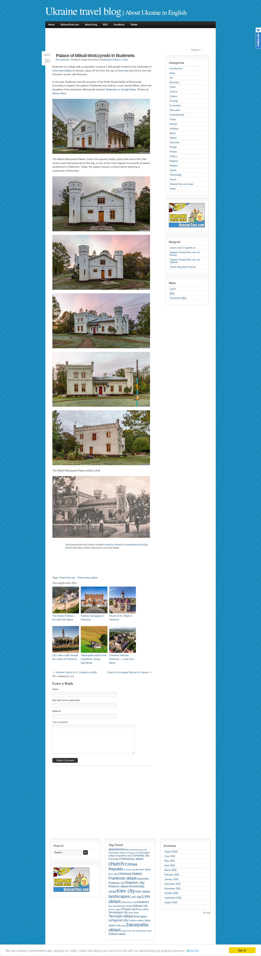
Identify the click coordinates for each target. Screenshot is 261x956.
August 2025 (170, 902)
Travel (173, 179)
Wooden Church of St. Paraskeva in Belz (76, 672)
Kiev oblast (142, 891)
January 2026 (171, 879)
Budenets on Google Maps (121, 89)
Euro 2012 (113, 874)
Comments (178, 298)
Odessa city (140, 905)
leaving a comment (113, 545)
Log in (173, 288)
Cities (173, 87)
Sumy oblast (133, 913)
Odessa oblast (114, 909)
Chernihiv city (123, 855)
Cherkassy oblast (116, 852)
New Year (112, 906)
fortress (125, 874)
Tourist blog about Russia (183, 267)
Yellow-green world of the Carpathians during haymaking (93, 659)
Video (173, 188)
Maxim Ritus (59, 93)
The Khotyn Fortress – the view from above (63, 618)
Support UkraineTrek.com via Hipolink (185, 261)
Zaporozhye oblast (144, 931)
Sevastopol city (118, 912)
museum (143, 902)
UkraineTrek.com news (181, 184)
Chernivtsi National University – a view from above (121, 659)
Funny (173, 119)
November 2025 (172, 888)
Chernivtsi (123, 70)
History (173, 124)
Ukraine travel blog (83, 11)
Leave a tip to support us (182, 247)
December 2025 (172, 884)
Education (175, 110)
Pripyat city (128, 909)
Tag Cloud (115, 845)
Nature (173, 138)
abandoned (116, 849)
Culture (173, 96)
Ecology (174, 101)
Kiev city (126, 891)
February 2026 (171, 874)
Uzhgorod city (118, 920)
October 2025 (171, 893)
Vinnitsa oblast (136, 920)
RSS (105, 24)
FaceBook (119, 24)
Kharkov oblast (118, 886)
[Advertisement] (117, 40)
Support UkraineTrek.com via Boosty (185, 253)
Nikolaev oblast (124, 906)
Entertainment (177, 114)
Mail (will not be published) (66, 700)
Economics (175, 105)
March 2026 (170, 870)
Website (56, 711)
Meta (172, 283)
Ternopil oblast (120, 916)
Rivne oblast (142, 909)
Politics (173, 156)
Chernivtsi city (67, 577)
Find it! (58, 846)
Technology (175, 174)
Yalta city (120, 925)
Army (172, 73)
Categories (176, 63)
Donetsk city (129, 870)
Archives (170, 846)
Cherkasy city (132, 853)
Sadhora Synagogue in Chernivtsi (92, 618)
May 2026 (169, 860)
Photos (173, 151)
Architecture (176, 68)
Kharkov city (135, 883)
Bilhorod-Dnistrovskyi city (136, 850)
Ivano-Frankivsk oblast (125, 875)
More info (192, 950)
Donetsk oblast (143, 869)
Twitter (134, 24)
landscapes (119, 896)
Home (51, 24)
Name (55, 689)
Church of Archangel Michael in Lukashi (127, 672)
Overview (174, 142)
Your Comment (60, 722)
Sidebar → (197, 49)
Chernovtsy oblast (87, 577)
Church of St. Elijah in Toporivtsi (120, 618)
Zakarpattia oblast (128, 927)
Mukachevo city (128, 902)
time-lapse (140, 916)
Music (173, 133)
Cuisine (173, 91)
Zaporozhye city (128, 931)
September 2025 (172, 897)
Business (174, 82)
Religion (174, 165)
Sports (173, 170)
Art (171, 77)
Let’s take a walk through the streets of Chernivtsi (65, 657)
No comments (62, 59)
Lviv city (136, 897)
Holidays (174, 128)
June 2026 (169, 856)
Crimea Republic (122, 866)
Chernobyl (113, 859)
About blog (91, 24)
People (173, 147)
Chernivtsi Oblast (62, 70)
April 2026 (169, 865)
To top (206, 912)
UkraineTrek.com (70, 24)
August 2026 (170, 851)
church (116, 864)
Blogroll (174, 242)
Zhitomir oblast (117, 934)
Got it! (242, 950)
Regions (174, 161)
